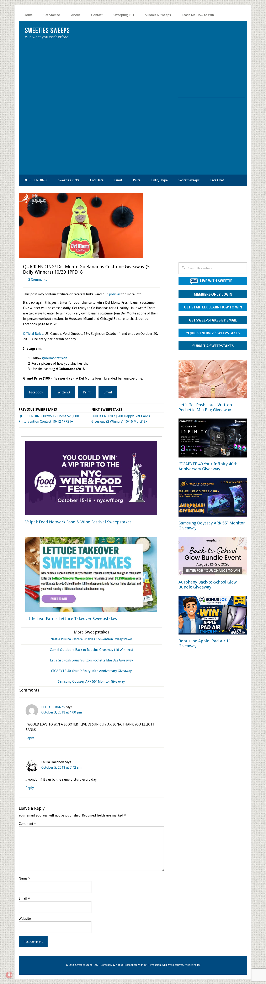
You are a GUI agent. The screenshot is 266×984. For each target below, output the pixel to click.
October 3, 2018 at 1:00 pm (61, 712)
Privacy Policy (192, 964)
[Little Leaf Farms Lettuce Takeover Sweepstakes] (91, 575)
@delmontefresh (54, 358)
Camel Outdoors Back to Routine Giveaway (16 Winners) (91, 650)
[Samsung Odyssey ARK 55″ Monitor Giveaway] (213, 498)
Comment (27, 824)
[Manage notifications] (9, 975)
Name (24, 878)
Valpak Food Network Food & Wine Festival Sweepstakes (78, 521)
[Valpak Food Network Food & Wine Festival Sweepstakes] (91, 479)
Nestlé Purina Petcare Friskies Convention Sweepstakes (91, 639)
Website (25, 919)
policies (115, 294)
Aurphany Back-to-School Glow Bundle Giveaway (208, 585)
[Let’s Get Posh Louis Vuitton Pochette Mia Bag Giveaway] (213, 380)
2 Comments (37, 279)
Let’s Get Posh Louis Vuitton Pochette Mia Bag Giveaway (91, 660)
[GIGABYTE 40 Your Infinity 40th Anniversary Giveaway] (213, 439)
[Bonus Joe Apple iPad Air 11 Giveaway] (213, 616)
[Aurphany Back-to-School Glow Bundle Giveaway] (213, 557)
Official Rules (33, 334)
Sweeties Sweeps (47, 30)
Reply (30, 738)
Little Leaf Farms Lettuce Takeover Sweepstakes (71, 618)
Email (24, 898)
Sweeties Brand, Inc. (86, 964)
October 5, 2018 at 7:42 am (61, 767)
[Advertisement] (213, 229)
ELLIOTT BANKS (53, 707)
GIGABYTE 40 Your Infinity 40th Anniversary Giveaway (91, 671)
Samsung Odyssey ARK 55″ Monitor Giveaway (91, 681)
